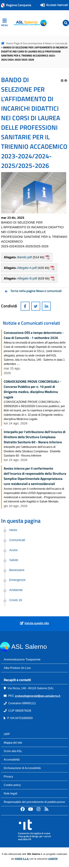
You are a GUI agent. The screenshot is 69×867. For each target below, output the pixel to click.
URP (7, 734)
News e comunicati (56, 43)
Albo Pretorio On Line (17, 667)
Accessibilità (12, 759)
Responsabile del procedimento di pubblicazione (34, 801)
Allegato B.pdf (27, 278)
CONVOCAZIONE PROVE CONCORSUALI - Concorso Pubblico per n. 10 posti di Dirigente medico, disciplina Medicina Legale (32, 389)
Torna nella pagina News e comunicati (36, 290)
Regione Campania (18, 5)
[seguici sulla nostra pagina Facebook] (22, 809)
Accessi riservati (57, 4)
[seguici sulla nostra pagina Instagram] (38, 809)
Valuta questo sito (36, 623)
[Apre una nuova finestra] (25, 306)
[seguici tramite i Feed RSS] (46, 809)
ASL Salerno (29, 646)
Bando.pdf (24, 257)
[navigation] (4, 23)
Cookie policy (12, 784)
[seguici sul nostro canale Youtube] (30, 809)
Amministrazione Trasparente (22, 659)
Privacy (8, 776)
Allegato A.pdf (27, 268)
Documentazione (32, 43)
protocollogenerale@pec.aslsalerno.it (37, 696)
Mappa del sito (13, 742)
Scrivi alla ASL (13, 751)
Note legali (10, 793)
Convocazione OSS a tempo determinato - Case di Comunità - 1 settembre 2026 (34, 335)
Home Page (13, 43)
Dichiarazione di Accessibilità (22, 768)
